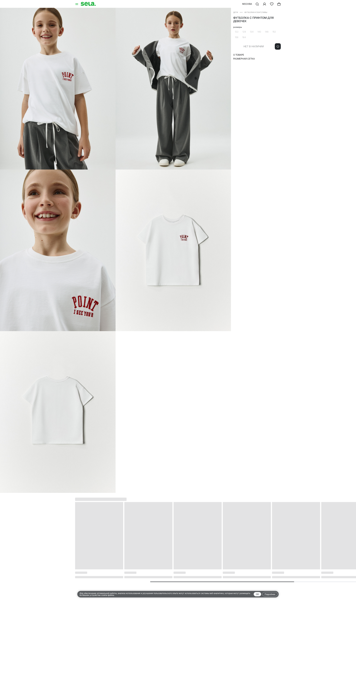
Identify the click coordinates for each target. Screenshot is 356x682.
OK (257, 594)
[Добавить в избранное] (278, 46)
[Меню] (77, 4)
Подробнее (270, 594)
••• (241, 12)
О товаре (238, 54)
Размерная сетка (244, 58)
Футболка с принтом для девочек (253, 19)
